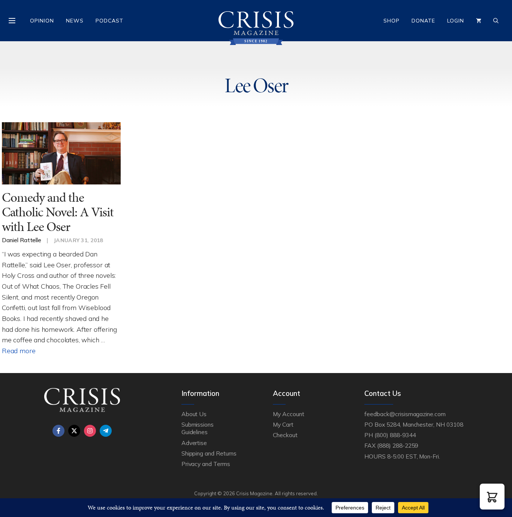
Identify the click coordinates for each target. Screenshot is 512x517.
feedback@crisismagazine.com (405, 414)
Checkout (285, 435)
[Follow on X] (74, 431)
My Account (288, 414)
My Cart (283, 424)
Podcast (109, 20)
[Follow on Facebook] (58, 431)
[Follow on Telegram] (106, 431)
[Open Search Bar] (496, 20)
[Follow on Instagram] (90, 431)
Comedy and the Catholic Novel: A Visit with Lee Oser (58, 211)
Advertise (194, 443)
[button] (492, 497)
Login (455, 20)
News (75, 20)
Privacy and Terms (205, 464)
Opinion (42, 20)
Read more (18, 350)
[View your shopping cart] (478, 20)
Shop (391, 20)
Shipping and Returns (209, 453)
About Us (194, 414)
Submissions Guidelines (197, 428)
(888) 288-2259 (397, 445)
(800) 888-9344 (394, 435)
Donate (423, 20)
